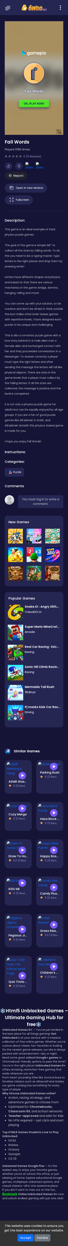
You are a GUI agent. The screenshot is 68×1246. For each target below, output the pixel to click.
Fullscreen (22, 199)
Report (18, 175)
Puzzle (17, 472)
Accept (25, 1238)
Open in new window (29, 188)
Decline (42, 1238)
